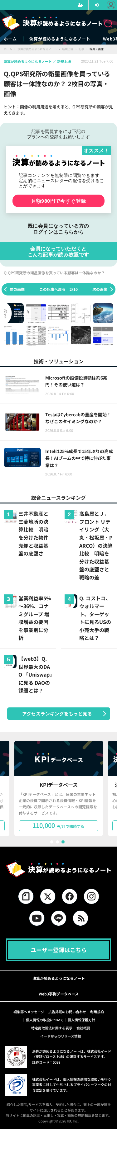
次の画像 (99, 289)
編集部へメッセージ (28, 1011)
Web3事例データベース (59, 993)
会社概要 (83, 1027)
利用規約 (97, 1011)
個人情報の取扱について (45, 1019)
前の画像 (17, 289)
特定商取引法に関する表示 (51, 1027)
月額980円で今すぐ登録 (58, 200)
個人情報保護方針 (81, 1019)
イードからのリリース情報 (60, 1035)
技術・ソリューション (59, 361)
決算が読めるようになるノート (59, 38)
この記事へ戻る (58, 289)
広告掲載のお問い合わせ (67, 1011)
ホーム (10, 38)
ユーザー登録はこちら (59, 950)
